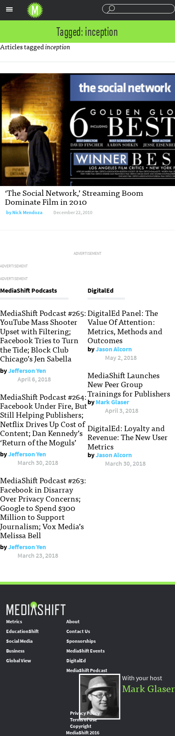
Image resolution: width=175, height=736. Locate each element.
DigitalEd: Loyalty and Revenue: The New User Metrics (128, 437)
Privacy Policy (85, 713)
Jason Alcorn (114, 349)
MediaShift (36, 608)
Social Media (19, 641)
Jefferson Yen (27, 370)
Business (15, 651)
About (73, 621)
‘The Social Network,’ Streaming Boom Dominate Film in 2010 (74, 197)
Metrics (14, 621)
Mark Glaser (112, 402)
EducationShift (22, 631)
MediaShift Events (85, 651)
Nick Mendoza (27, 212)
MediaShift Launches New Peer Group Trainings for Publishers (129, 384)
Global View (18, 660)
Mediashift (35, 10)
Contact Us (78, 631)
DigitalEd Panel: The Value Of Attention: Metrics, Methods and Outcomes (125, 326)
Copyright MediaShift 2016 (82, 729)
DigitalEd (76, 660)
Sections (9, 9)
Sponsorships (81, 641)
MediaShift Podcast (86, 670)
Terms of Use (83, 719)
